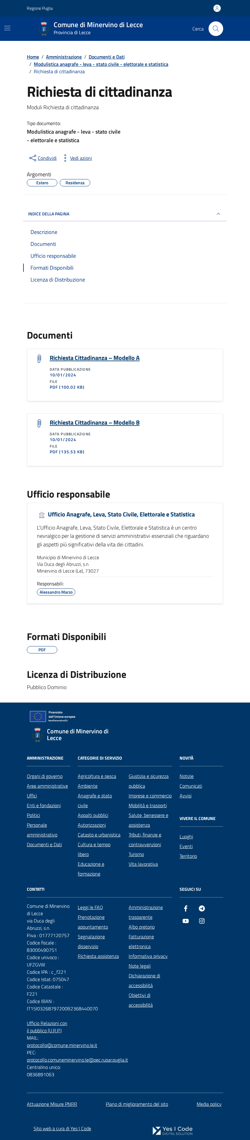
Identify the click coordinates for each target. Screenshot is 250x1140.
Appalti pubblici (93, 815)
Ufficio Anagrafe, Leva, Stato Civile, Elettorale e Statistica (121, 514)
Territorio (188, 856)
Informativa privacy (148, 956)
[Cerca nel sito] (216, 28)
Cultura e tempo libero (94, 849)
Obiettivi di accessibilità (141, 1000)
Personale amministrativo (42, 829)
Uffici (32, 795)
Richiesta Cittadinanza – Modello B (95, 422)
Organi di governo (44, 776)
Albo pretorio (142, 926)
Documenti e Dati (44, 844)
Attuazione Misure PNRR (52, 1104)
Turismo (136, 854)
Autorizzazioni (92, 825)
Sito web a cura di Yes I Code (62, 1128)
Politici (33, 815)
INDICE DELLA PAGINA (48, 213)
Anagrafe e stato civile (95, 800)
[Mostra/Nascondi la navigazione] (7, 28)
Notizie (187, 776)
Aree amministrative (47, 785)
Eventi (186, 846)
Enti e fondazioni (44, 805)
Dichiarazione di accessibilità (144, 980)
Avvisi (185, 795)
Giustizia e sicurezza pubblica (149, 780)
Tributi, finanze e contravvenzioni (145, 839)
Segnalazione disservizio (91, 941)
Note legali (140, 965)
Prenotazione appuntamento (93, 921)
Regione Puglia (40, 8)
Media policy (209, 1104)
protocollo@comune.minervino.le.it (62, 1045)
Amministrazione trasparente (146, 912)
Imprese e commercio (150, 795)
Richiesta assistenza (98, 956)
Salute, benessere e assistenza (148, 820)
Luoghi (186, 836)
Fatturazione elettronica (141, 941)
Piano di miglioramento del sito (137, 1104)
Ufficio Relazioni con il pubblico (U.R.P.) (47, 1027)
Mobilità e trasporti (148, 805)
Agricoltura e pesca (97, 776)
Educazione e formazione (91, 868)
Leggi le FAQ (90, 907)
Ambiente (88, 785)
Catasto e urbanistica (99, 834)
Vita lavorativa (143, 864)
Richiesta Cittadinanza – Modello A (95, 358)
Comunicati (191, 785)
